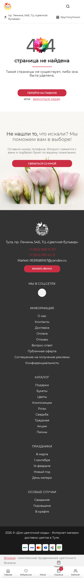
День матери (42, 478)
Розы (42, 408)
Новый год (42, 472)
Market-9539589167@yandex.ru (42, 260)
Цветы (42, 397)
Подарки (42, 385)
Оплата (42, 333)
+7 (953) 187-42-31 (42, 255)
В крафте (42, 511)
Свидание (42, 500)
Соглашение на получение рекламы (42, 357)
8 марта (42, 454)
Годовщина (42, 506)
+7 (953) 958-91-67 (42, 249)
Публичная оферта (42, 351)
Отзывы (42, 339)
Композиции (42, 403)
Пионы (42, 432)
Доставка (42, 328)
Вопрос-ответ (42, 345)
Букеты (42, 391)
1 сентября (42, 460)
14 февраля (42, 466)
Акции (42, 426)
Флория (9, 558)
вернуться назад (46, 99)
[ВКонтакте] (58, 6)
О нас (42, 316)
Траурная (42, 420)
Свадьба (42, 414)
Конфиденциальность (42, 363)
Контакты (42, 322)
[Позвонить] (76, 6)
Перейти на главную (42, 92)
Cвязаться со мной (42, 163)
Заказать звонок (42, 268)
